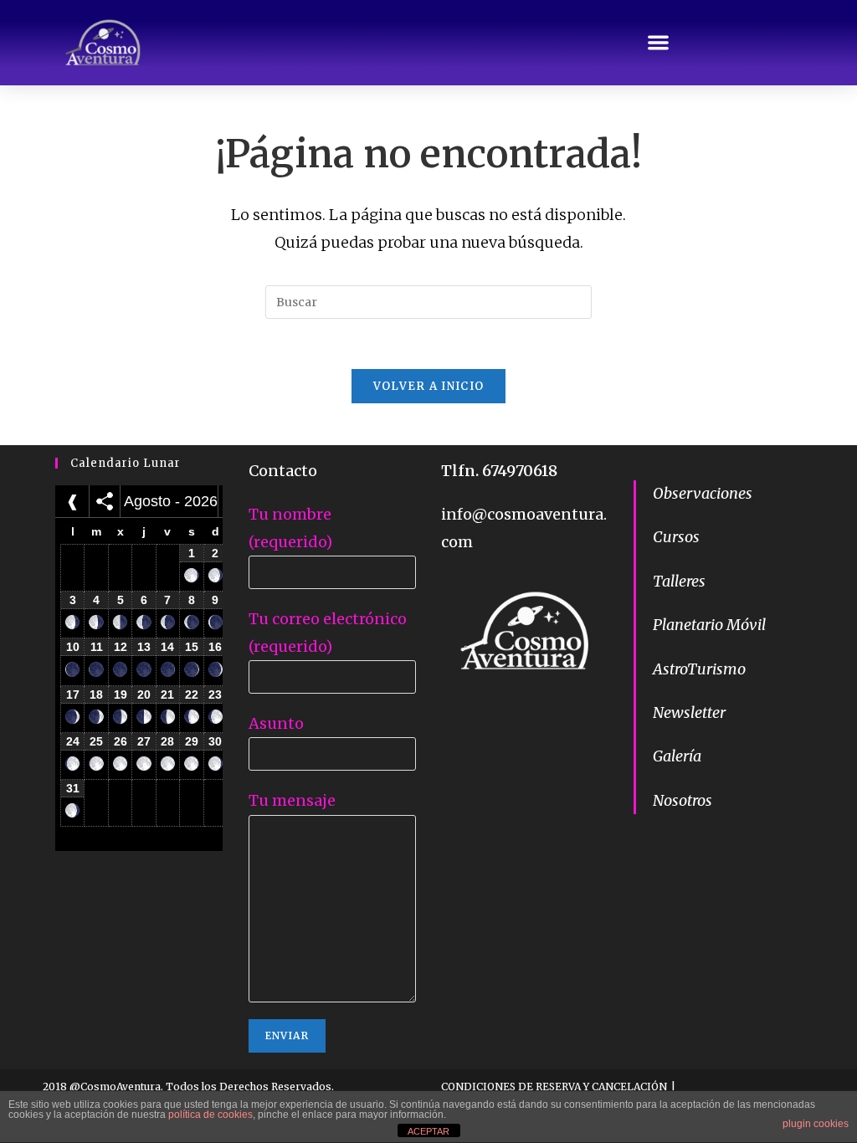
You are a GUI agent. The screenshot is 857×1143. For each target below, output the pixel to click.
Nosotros (682, 800)
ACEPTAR (428, 1131)
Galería (677, 756)
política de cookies (210, 1114)
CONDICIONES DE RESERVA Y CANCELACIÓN (554, 1086)
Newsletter (689, 712)
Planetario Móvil (709, 624)
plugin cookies (816, 1124)
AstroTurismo (699, 669)
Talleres (679, 581)
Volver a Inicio (429, 386)
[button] (659, 42)
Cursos (676, 536)
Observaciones (702, 493)
